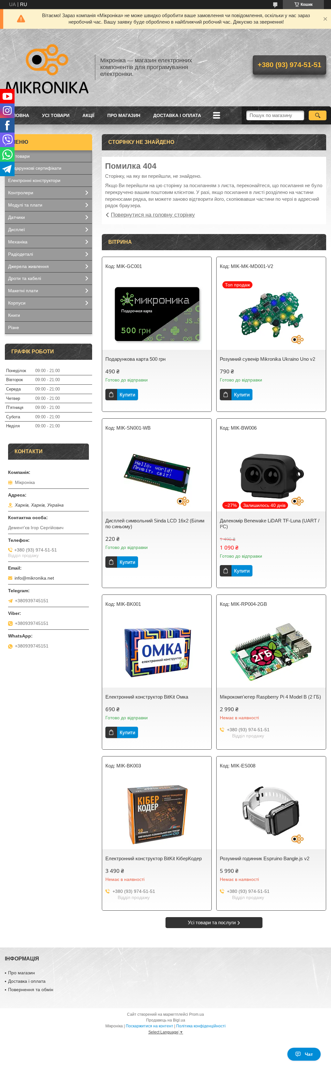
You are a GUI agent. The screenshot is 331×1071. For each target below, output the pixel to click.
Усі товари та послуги (212, 922)
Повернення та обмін (30, 989)
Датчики (16, 217)
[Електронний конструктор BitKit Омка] (156, 652)
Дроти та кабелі (24, 278)
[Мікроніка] (47, 68)
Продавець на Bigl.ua (165, 1020)
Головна (17, 115)
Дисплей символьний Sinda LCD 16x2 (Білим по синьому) (154, 523)
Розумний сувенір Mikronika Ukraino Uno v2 (267, 359)
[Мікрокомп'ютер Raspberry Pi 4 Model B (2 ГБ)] (271, 652)
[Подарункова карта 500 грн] (156, 314)
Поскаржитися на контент (149, 1026)
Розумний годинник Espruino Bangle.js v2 (264, 858)
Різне (13, 327)
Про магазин (123, 115)
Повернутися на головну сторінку (153, 215)
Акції (88, 115)
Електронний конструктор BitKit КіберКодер (153, 858)
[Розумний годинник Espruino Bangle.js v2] (271, 813)
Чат (309, 1054)
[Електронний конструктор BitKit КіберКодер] (156, 813)
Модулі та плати (25, 205)
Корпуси (17, 302)
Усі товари (55, 115)
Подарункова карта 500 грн (135, 359)
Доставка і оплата (177, 115)
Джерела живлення (28, 266)
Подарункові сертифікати (34, 168)
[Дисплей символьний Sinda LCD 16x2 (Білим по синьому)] (156, 475)
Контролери (20, 192)
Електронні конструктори (34, 180)
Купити (127, 394)
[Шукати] (317, 115)
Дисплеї (16, 229)
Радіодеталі (20, 254)
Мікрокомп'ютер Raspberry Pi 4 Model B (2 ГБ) (270, 697)
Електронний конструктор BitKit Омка (146, 697)
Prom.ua (196, 1014)
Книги (14, 315)
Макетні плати (23, 290)
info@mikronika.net (34, 578)
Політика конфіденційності (201, 1026)
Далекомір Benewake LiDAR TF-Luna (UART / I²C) (269, 523)
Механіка (17, 241)
